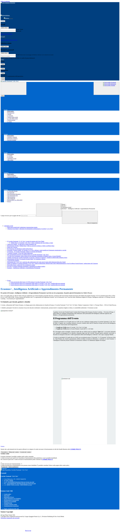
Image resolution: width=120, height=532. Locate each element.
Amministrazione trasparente (11, 506)
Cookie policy (7, 494)
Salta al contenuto (5, 1)
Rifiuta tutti (14, 452)
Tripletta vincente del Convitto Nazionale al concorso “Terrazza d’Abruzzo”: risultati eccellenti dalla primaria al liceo (37, 257)
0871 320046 (9, 480)
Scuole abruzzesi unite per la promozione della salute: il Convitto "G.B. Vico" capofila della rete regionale (37, 283)
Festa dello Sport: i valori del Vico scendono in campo (21, 265)
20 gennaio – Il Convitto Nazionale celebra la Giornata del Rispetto (24, 251)
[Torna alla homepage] (60, 81)
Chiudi (2, 64)
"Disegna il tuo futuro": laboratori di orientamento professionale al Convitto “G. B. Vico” (30, 228)
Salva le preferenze (13, 467)
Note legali (7, 495)
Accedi (3, 21)
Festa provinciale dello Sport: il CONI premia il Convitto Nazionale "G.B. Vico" (31, 282)
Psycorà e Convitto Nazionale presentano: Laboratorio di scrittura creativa (26, 266)
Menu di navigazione (92, 223)
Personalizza (4, 452)
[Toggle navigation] (13, 88)
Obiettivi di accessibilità (10, 501)
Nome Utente (19, 29)
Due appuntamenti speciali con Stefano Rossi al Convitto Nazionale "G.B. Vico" (28, 254)
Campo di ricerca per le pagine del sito (10, 215)
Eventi (9, 280)
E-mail (18, 54)
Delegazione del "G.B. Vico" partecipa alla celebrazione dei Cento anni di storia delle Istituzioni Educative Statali (36, 262)
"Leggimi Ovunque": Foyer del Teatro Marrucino (20, 253)
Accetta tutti (25, 452)
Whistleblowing (8, 503)
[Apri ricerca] (106, 88)
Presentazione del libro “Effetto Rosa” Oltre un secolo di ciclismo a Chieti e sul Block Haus (30, 245)
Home (63, 204)
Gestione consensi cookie (10, 504)
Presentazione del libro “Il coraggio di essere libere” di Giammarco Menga (26, 259)
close (2, 95)
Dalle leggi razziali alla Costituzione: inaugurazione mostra (22, 227)
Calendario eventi (66, 207)
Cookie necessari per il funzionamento (11, 464)
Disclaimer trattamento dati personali (10, 518)
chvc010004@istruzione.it (21, 482)
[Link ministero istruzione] (8, 3)
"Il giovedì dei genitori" (13, 260)
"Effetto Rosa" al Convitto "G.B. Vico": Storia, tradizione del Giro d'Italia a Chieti (31, 243)
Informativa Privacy (9, 497)
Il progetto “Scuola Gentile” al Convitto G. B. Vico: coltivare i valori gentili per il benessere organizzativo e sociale (36, 250)
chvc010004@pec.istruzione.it (21, 483)
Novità (63, 205)
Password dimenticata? (6, 34)
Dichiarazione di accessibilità (11, 500)
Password (18, 31)
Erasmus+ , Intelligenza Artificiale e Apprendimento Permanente (23, 268)
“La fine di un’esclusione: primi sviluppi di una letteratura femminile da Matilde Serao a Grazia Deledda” (34, 256)
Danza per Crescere (12, 247)
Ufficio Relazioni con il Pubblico (12, 498)
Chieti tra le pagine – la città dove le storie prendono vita (21, 244)
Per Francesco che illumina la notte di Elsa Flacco (20, 248)
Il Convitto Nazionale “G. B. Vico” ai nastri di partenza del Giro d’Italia (25, 241)
